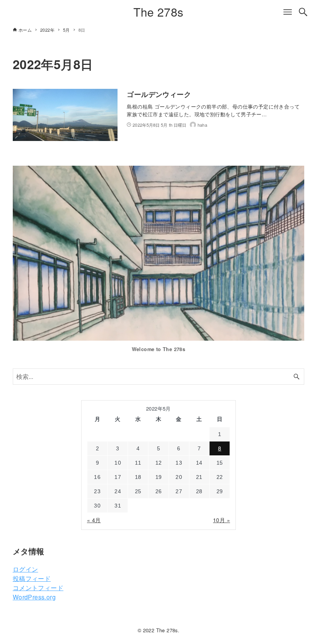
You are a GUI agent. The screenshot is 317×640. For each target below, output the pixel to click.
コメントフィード (38, 587)
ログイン (25, 569)
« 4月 (94, 520)
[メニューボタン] (287, 12)
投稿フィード (32, 578)
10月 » (221, 520)
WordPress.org (34, 596)
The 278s (158, 11)
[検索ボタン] (303, 12)
